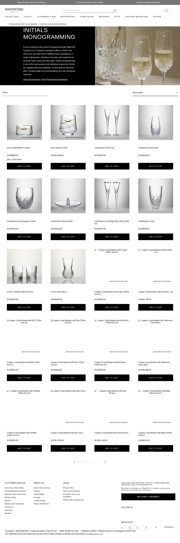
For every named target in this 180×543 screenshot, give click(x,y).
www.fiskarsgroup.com (94, 534)
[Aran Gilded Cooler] (68, 133)
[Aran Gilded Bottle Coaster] (24, 133)
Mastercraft (68, 17)
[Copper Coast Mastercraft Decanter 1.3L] (155, 275)
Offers (157, 17)
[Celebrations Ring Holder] (68, 204)
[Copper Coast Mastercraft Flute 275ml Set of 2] (68, 346)
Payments (8, 510)
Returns (8, 501)
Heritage (37, 497)
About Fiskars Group (42, 488)
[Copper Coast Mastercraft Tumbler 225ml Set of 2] (24, 416)
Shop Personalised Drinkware (54, 79)
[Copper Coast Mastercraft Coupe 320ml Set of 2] (111, 275)
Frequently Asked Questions (15, 491)
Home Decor (87, 17)
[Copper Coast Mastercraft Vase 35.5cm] (111, 416)
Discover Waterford (136, 17)
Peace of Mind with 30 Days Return (31, 2)
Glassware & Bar (46, 17)
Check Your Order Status (14, 488)
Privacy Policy (68, 488)
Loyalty (28, 17)
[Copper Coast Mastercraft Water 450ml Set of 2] (155, 416)
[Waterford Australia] (124, 513)
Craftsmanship (39, 501)
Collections (12, 17)
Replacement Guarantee (14, 504)
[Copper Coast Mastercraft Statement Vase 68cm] (155, 346)
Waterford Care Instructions (15, 494)
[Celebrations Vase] (155, 204)
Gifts (117, 17)
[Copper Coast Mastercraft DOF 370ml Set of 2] (24, 346)
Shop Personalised (31, 79)
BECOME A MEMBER (148, 497)
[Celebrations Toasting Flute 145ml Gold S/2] (111, 204)
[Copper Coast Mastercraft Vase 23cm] (68, 416)
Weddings (104, 17)
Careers (37, 491)
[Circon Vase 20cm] (68, 275)
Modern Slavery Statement (73, 500)
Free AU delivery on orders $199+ (90, 2)
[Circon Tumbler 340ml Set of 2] (24, 275)
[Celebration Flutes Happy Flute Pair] (111, 133)
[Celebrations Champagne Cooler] (24, 204)
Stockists (8, 513)
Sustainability (39, 494)
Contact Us (9, 507)
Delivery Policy (10, 497)
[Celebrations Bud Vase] (155, 133)
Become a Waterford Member (148, 2)
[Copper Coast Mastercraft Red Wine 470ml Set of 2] (111, 346)
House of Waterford (41, 504)
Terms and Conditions (71, 491)
